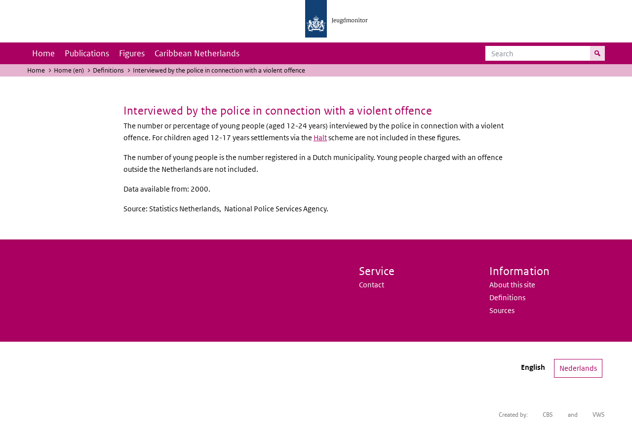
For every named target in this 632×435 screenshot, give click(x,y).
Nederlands (578, 368)
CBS (548, 414)
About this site (512, 284)
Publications (87, 53)
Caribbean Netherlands (197, 53)
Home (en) (69, 70)
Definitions (108, 70)
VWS (598, 414)
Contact (371, 284)
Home (43, 53)
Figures (132, 53)
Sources (501, 310)
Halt (320, 137)
